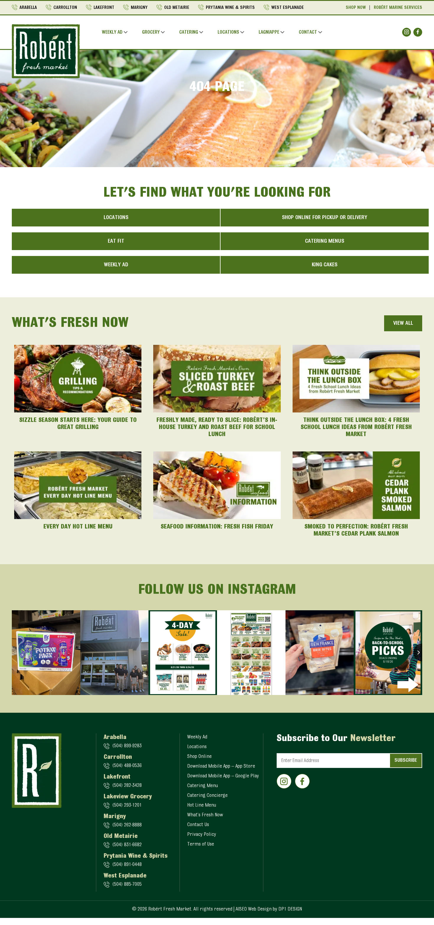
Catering (188, 32)
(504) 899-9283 (127, 746)
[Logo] (46, 51)
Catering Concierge (207, 795)
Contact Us (198, 825)
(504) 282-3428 (127, 785)
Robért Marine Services (398, 7)
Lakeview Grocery (128, 797)
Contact (308, 32)
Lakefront (104, 7)
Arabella (28, 7)
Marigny (139, 7)
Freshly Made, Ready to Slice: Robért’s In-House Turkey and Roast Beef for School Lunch (216, 427)
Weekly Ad (112, 32)
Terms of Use (200, 844)
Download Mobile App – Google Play (223, 776)
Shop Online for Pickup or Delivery (324, 218)
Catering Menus (324, 241)
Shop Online (199, 756)
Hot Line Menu (201, 805)
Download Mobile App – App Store (221, 766)
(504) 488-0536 (127, 766)
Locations (228, 32)
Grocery (151, 32)
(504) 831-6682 (127, 845)
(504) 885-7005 (127, 884)
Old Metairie (176, 7)
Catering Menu (202, 786)
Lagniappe (269, 32)
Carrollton (65, 7)
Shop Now (356, 7)
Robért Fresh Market (169, 909)
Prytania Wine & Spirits (230, 7)
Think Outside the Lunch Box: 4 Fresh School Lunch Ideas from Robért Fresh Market (356, 427)
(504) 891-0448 (127, 864)
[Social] (406, 32)
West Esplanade (287, 7)
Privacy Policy (201, 834)
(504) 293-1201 (127, 805)
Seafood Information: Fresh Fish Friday (217, 527)
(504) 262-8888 (127, 825)
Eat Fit (116, 241)
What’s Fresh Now (205, 815)
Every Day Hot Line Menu (77, 527)
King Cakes (324, 265)
